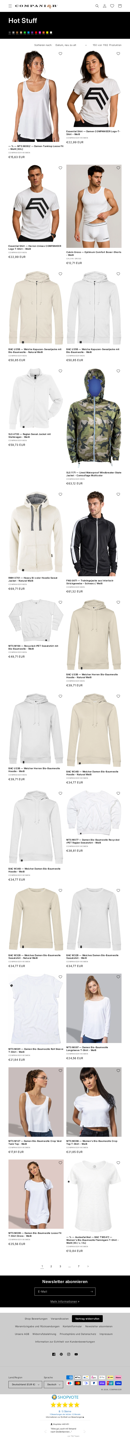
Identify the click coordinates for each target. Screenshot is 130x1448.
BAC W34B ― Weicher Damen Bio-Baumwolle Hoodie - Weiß (34, 870)
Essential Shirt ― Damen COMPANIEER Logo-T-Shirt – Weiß (93, 133)
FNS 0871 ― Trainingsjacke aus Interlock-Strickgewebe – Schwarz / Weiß (90, 582)
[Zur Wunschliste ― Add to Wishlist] (60, 53)
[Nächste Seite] (88, 1266)
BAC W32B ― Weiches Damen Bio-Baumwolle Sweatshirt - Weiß (92, 956)
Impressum (106, 1334)
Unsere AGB (22, 1334)
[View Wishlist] (112, 6)
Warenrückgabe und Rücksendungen (37, 1326)
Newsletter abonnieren (99, 1326)
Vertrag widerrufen (87, 1318)
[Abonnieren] (91, 1292)
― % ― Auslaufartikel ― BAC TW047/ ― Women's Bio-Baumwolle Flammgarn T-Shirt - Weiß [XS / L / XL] (92, 1240)
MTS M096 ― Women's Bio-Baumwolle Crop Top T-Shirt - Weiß (91, 1142)
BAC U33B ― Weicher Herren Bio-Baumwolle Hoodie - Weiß (34, 770)
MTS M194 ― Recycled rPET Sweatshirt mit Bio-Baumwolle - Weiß (33, 647)
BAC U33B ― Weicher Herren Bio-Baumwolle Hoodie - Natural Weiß (92, 676)
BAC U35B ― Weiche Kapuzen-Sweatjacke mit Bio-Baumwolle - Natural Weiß (35, 350)
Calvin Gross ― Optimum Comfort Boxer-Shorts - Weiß (93, 253)
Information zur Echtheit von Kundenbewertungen (65, 1341)
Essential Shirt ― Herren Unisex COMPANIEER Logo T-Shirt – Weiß (34, 247)
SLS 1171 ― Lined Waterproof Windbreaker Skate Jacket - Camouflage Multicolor (94, 474)
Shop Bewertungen (36, 1318)
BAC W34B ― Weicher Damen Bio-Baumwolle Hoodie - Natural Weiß (92, 773)
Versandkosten (60, 1318)
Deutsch (52, 1384)
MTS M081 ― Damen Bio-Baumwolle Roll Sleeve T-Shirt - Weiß (35, 1050)
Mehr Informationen (63, 1301)
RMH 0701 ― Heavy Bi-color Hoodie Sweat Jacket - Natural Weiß (33, 579)
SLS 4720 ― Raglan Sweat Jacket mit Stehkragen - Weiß (29, 435)
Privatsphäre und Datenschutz (78, 1334)
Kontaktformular (72, 1326)
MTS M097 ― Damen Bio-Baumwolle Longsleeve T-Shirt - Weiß (87, 1049)
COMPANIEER (115, 1389)
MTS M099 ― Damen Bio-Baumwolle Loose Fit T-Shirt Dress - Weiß (35, 1234)
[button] (10, 6)
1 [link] (42, 1266)
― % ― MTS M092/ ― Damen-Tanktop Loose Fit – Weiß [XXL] (36, 147)
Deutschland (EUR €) (23, 1384)
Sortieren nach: (43, 45)
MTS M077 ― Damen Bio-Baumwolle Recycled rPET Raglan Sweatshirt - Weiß (92, 841)
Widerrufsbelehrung (44, 1334)
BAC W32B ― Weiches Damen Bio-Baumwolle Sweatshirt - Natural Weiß (34, 956)
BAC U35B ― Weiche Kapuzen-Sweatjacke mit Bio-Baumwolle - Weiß (93, 350)
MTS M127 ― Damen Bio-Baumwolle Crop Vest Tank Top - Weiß (35, 1142)
